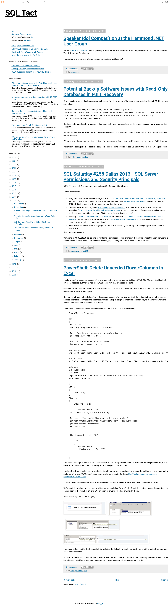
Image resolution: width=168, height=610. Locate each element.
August (17, 242)
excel (72, 571)
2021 (14, 172)
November (18, 207)
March (17, 252)
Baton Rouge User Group (135, 201)
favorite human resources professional (94, 216)
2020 (14, 175)
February (18, 256)
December (18, 204)
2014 (14, 197)
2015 (14, 193)
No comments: (72, 69)
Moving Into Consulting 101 (23, 46)
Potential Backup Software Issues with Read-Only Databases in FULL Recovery (116, 91)
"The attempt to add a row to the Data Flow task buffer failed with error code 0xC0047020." (34, 84)
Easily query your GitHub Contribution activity (30, 125)
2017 (14, 186)
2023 (14, 165)
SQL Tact (21, 12)
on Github (28, 40)
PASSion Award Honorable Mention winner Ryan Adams (140, 198)
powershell (79, 571)
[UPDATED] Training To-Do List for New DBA (30, 49)
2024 (14, 161)
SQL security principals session (111, 207)
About (14, 31)
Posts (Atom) (80, 584)
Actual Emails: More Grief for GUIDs (26, 55)
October (17, 234)
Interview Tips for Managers (123, 219)
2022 (14, 168)
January (18, 260)
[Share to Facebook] (89, 68)
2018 (14, 183)
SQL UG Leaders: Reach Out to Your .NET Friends (31, 72)
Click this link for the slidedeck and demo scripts (99, 210)
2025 (14, 157)
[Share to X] (87, 68)
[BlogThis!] (84, 68)
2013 (14, 201)
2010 (14, 271)
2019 (14, 179)
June (16, 245)
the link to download (78, 50)
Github (33, 37)
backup (73, 157)
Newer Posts (69, 580)
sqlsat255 (84, 251)
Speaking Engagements (21, 34)
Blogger (100, 603)
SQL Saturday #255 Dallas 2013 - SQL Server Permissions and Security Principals (111, 176)
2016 (14, 190)
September (19, 238)
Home (118, 580)
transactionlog (82, 157)
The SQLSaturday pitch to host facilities (28, 69)
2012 (14, 264)
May (16, 249)
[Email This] (82, 68)
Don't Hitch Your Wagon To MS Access (27, 52)
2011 (14, 268)
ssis (85, 571)
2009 (14, 275)
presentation (75, 72)
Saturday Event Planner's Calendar (26, 66)
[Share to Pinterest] (92, 68)
